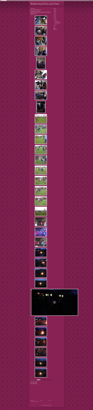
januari (55, 20)
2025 (54, 10)
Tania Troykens (56, 29)
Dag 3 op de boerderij (56, 21)
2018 (54, 16)
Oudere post (50, 400)
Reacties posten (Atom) (36, 401)
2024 (54, 11)
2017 (54, 17)
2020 (54, 14)
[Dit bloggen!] (37, 379)
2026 (54, 9)
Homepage (41, 400)
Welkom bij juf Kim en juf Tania (45, 3)
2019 (54, 15)
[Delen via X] (38, 379)
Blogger (50, 405)
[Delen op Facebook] (39, 379)
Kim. (55, 28)
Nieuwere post (32, 400)
